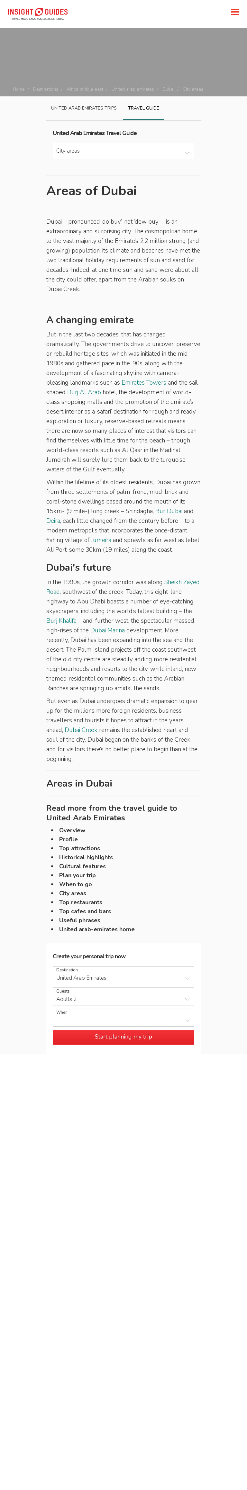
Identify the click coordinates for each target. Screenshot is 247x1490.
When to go (75, 884)
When (62, 1013)
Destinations (45, 89)
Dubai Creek (81, 730)
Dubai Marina (107, 630)
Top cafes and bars (85, 911)
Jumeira (101, 540)
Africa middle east (85, 89)
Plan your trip (77, 875)
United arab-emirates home (97, 929)
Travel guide (143, 108)
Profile (68, 839)
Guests (63, 991)
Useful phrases (79, 920)
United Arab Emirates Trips (84, 108)
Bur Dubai (168, 511)
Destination (67, 970)
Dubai (168, 89)
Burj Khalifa (61, 621)
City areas (72, 893)
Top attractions (79, 848)
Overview (72, 830)
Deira (53, 521)
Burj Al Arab (84, 392)
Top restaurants (80, 902)
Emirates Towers (144, 383)
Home (19, 89)
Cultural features (82, 866)
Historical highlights (86, 857)
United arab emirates (133, 89)
